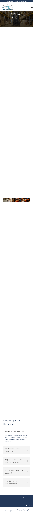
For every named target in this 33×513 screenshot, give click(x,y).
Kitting (13, 356)
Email (7, 147)
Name (7, 139)
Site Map (21, 497)
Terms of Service (6, 497)
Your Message (7, 164)
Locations (27, 497)
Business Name (9, 131)
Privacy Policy (15, 497)
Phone (7, 156)
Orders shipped (14, 361)
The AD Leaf (24, 511)
